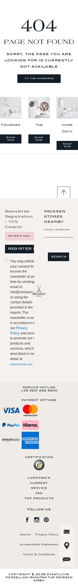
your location (57, 230)
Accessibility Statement (39, 544)
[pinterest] (48, 519)
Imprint (25, 534)
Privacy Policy (46, 534)
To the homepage (39, 79)
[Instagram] (39, 519)
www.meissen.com (21, 364)
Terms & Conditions (39, 554)
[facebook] (29, 519)
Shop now (10, 139)
